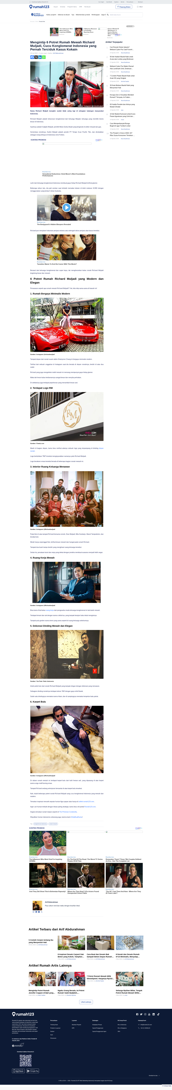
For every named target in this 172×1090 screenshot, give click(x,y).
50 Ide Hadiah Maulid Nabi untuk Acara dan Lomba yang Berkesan (121, 58)
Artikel (36, 21)
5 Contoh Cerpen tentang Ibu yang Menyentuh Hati (41, 941)
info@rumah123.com (146, 1024)
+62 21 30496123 (145, 1028)
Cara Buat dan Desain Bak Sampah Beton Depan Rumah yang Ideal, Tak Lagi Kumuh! (99, 955)
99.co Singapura (122, 1028)
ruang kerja (50, 610)
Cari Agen (101, 2)
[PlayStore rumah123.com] (32, 1072)
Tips (72, 15)
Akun (141, 7)
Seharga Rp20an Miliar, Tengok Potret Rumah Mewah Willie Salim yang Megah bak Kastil (129, 992)
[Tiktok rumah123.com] (158, 1014)
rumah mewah (53, 824)
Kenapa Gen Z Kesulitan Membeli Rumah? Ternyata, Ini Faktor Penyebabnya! (122, 96)
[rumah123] (23, 1014)
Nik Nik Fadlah (125, 81)
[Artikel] (37, 15)
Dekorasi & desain (64, 15)
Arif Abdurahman (58, 53)
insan (122, 119)
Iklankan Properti (76, 1024)
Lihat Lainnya (86, 1002)
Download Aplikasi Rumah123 (40, 2)
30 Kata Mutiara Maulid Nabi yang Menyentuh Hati (122, 86)
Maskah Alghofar (71, 995)
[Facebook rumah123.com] (137, 1014)
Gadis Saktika (41, 995)
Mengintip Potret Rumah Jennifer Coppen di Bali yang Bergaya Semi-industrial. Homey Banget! (42, 992)
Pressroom (53, 1038)
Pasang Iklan (125, 7)
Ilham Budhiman (125, 53)
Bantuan (140, 2)
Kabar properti (51, 15)
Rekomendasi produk (83, 15)
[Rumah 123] (39, 7)
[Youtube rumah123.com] (149, 1014)
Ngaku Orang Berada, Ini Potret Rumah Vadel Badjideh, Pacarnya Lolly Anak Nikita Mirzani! (71, 992)
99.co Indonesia (122, 1024)
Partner (52, 1031)
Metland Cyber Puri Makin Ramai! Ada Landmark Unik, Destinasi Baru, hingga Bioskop (122, 67)
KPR (73, 1028)
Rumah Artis (42, 21)
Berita (122, 2)
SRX (119, 1031)
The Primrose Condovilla (68, 812)
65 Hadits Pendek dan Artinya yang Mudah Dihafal (122, 106)
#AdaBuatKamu (76, 817)
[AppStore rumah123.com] (18, 1071)
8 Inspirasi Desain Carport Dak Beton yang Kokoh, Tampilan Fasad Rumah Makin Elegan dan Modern (71, 955)
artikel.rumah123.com (86, 801)
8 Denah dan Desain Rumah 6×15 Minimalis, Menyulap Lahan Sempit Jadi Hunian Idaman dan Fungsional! (127, 955)
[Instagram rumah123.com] (145, 1014)
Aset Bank (109, 2)
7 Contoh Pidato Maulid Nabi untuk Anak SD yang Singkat (122, 77)
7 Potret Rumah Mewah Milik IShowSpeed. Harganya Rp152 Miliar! (99, 977)
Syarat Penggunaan (97, 1028)
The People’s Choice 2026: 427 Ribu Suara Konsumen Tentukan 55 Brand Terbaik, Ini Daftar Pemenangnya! (122, 134)
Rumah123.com (90, 807)
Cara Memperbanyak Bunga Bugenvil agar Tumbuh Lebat (120, 125)
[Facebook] (32, 57)
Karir (51, 1035)
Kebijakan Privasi (97, 1024)
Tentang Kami (54, 1024)
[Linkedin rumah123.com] (153, 1014)
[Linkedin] (40, 57)
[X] (36, 57)
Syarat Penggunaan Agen (99, 1031)
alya (122, 110)
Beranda (32, 21)
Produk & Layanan (55, 1028)
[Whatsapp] (44, 57)
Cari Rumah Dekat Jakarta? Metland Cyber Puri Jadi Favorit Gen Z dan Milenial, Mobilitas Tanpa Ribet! (122, 48)
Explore (116, 2)
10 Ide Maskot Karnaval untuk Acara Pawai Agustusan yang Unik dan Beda (122, 115)
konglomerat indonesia (40, 824)
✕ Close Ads (166, 1086)
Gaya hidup (105, 15)
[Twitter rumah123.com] (141, 1014)
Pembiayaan (96, 15)
